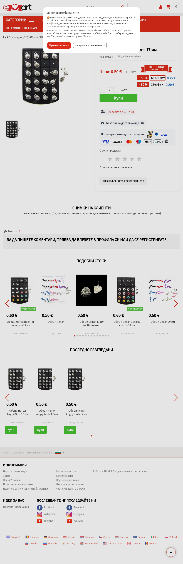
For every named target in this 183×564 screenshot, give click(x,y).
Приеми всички (59, 45)
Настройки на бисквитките (90, 45)
